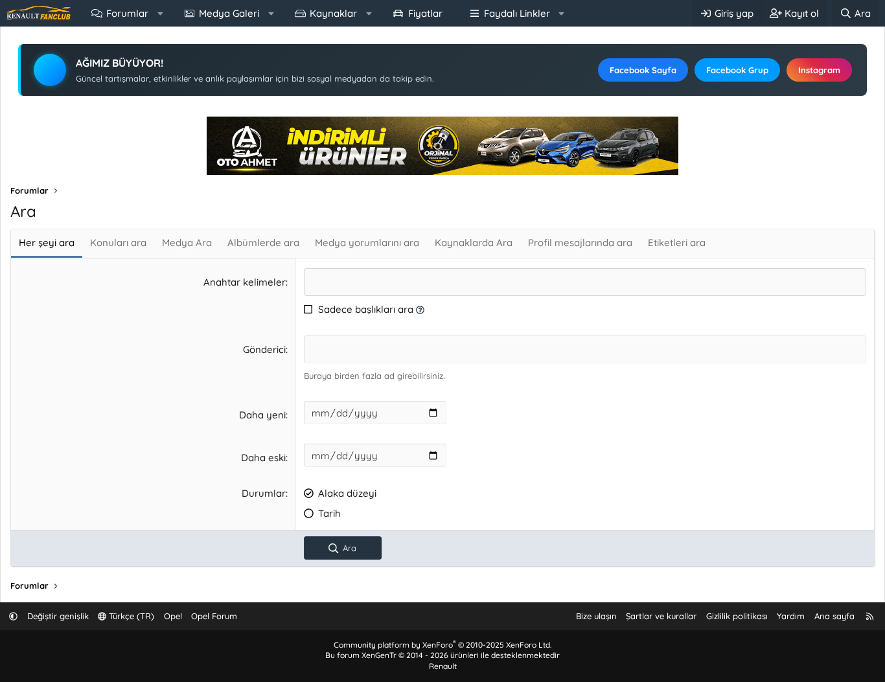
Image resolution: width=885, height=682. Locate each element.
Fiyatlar (425, 13)
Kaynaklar (333, 13)
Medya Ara (187, 242)
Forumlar (127, 13)
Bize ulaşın (596, 616)
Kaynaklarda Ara (473, 242)
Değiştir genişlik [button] (58, 616)
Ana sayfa (834, 616)
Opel (173, 616)
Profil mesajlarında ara (580, 242)
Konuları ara (118, 242)
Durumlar (264, 493)
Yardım (791, 616)
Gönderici (264, 349)
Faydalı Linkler (517, 13)
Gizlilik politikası (737, 616)
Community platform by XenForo (442, 645)
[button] (160, 13)
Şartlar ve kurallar (661, 616)
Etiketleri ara (677, 242)
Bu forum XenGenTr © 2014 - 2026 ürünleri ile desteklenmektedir (442, 655)
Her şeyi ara (47, 242)
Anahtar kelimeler (244, 282)
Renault (443, 666)
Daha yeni (262, 415)
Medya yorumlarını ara (367, 242)
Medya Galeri (229, 13)
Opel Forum (214, 616)
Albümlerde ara (263, 242)
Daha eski (263, 457)
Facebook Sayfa (643, 70)
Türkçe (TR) (130, 616)
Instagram (819, 70)
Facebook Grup (737, 70)
